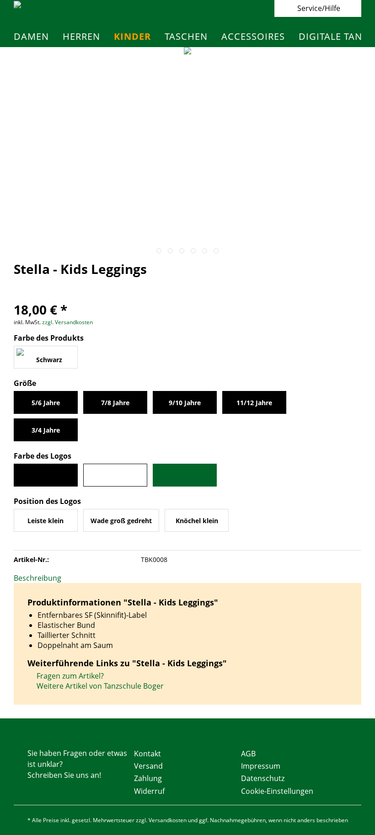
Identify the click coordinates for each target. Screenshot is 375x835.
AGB (248, 754)
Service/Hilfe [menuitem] (318, 8)
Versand (148, 766)
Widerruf (149, 791)
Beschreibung (37, 578)
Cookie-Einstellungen (277, 791)
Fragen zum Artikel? (69, 676)
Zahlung (148, 778)
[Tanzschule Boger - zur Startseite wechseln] (63, 11)
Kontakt (147, 754)
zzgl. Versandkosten (67, 322)
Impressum (260, 766)
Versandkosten (168, 820)
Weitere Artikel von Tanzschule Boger (99, 686)
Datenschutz (262, 778)
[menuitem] (31, 36)
